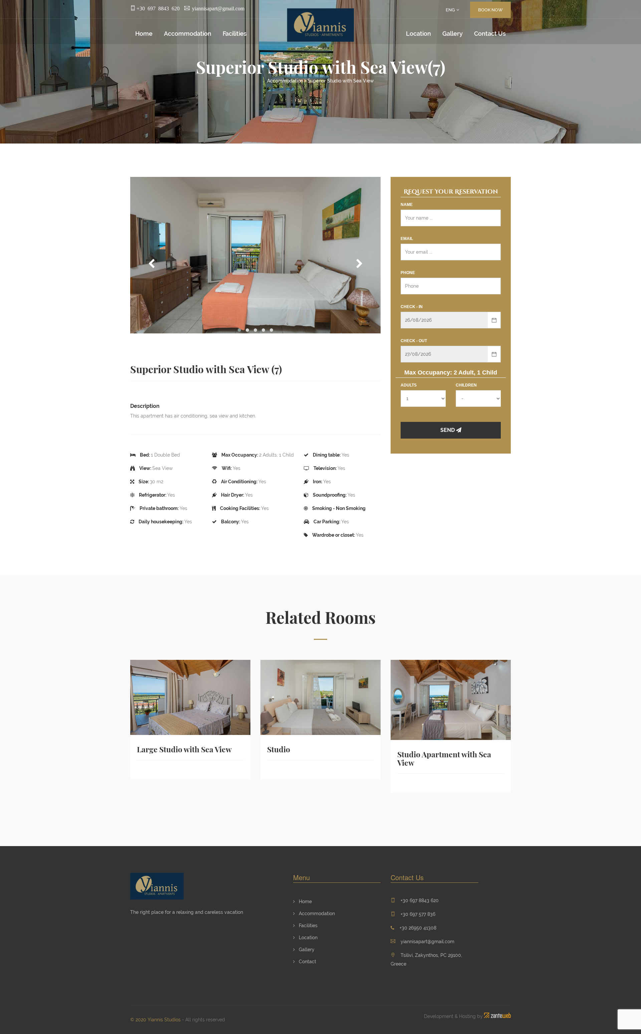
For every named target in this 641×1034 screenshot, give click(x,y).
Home (144, 33)
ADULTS (409, 385)
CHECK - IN (412, 306)
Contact (306, 961)
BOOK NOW (490, 9)
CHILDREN (466, 385)
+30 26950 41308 (418, 928)
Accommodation (187, 33)
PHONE (408, 272)
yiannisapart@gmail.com (427, 941)
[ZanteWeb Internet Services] (497, 1016)
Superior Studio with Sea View (340, 80)
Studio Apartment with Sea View (444, 758)
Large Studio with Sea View (184, 749)
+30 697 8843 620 (420, 900)
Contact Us (490, 33)
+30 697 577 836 (418, 914)
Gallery (452, 33)
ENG (450, 9)
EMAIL (407, 238)
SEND (448, 430)
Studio (278, 749)
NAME (407, 204)
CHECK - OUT (414, 340)
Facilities (235, 33)
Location (418, 33)
